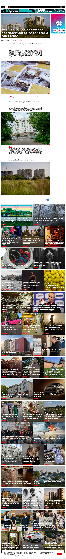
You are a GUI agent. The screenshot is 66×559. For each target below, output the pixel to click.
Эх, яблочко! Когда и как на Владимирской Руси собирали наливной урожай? (54, 280)
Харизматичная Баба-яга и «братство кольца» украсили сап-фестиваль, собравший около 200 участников (33, 411)
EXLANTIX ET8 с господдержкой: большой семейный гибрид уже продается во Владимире (49, 389)
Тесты (47, 289)
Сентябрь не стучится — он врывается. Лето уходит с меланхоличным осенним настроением (49, 215)
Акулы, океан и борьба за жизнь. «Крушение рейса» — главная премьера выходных (49, 433)
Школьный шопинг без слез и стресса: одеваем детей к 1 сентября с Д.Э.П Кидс (17, 520)
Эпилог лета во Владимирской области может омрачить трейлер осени (11, 411)
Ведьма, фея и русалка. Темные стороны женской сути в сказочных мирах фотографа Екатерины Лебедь (49, 258)
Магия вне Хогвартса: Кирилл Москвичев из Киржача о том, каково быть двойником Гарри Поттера (33, 498)
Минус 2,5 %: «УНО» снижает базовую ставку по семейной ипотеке (17, 345)
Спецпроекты (36, 7)
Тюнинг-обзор (4, 333)
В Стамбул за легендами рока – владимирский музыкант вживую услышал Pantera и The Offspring (11, 367)
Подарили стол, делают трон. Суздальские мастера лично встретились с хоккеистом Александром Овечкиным (49, 520)
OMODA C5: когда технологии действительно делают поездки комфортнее (33, 542)
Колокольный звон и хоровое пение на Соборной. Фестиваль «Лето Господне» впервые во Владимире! (17, 433)
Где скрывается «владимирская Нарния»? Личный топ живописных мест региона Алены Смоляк (11, 542)
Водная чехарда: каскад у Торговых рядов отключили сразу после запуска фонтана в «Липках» (17, 302)
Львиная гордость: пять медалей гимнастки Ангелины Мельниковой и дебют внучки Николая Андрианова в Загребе (49, 302)
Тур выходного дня (5, 289)
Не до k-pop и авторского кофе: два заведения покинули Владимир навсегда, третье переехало (33, 324)
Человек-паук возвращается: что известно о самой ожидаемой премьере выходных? (17, 258)
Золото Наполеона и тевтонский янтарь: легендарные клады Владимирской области (17, 476)
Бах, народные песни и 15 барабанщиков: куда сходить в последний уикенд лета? (54, 236)
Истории (29, 7)
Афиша (44, 7)
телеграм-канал (33, 96)
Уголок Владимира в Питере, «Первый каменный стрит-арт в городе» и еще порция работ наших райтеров (17, 215)
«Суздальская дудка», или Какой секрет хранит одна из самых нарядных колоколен (33, 236)
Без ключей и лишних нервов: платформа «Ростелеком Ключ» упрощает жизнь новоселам (49, 345)
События (23, 7)
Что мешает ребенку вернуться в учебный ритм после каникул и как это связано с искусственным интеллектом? (17, 389)
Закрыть (59, 554)
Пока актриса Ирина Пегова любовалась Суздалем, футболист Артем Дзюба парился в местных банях (54, 367)
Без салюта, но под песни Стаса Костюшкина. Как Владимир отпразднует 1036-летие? (33, 280)
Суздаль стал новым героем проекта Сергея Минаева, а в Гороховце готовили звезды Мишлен (49, 476)
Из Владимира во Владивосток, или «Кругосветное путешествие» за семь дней (11, 280)
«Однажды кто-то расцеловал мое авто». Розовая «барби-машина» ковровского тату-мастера (11, 324)
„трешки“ (34, 151)
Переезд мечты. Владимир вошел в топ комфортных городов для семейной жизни (54, 498)
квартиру (40, 50)
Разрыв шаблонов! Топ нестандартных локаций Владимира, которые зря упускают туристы (54, 411)
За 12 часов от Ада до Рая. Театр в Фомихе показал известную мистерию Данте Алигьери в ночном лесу (54, 324)
